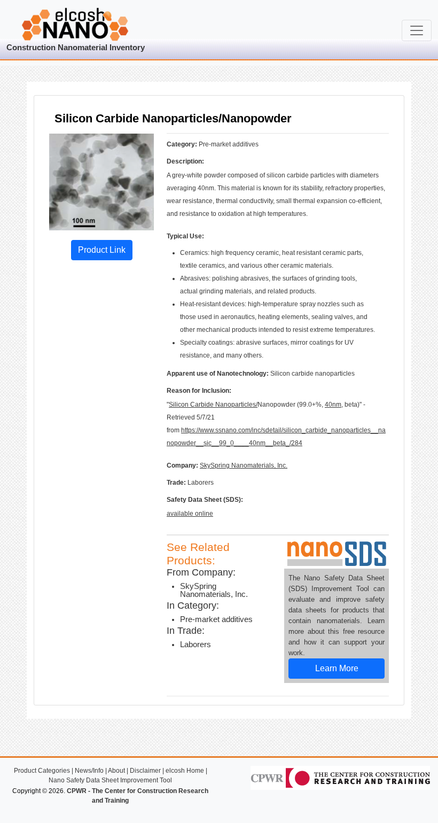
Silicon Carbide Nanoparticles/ (213, 404)
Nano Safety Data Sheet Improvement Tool (110, 780)
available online (190, 513)
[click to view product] (101, 181)
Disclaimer (145, 770)
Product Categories (42, 770)
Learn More (336, 668)
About (116, 770)
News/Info (89, 770)
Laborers (195, 644)
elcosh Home (185, 770)
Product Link (102, 249)
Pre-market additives (216, 619)
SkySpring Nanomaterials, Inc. (243, 465)
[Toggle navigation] (417, 30)
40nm (333, 404)
